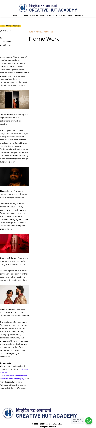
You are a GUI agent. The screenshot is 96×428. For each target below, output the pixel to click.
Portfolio (16, 26)
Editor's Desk (7, 41)
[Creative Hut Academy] (48, 8)
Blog (2, 26)
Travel (8, 26)
